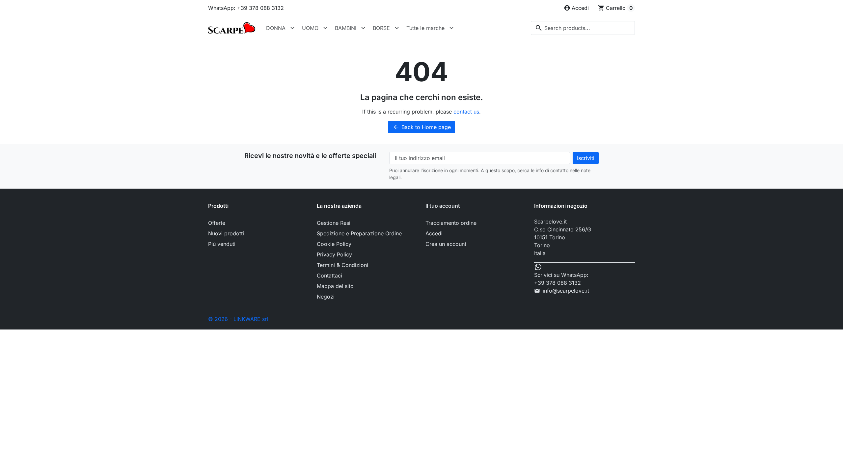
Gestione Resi (333, 223)
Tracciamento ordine (450, 223)
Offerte (216, 223)
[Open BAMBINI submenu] (363, 28)
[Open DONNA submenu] (292, 28)
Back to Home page (422, 127)
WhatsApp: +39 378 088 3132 (246, 8)
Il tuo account (442, 205)
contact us (466, 111)
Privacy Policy (334, 254)
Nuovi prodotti (226, 233)
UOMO (310, 28)
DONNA (276, 28)
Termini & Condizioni (342, 265)
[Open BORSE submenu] (397, 28)
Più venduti (221, 244)
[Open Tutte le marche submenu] (451, 28)
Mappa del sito (335, 286)
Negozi (326, 296)
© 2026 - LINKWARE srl (238, 319)
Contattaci (329, 275)
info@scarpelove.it (566, 290)
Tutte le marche (425, 28)
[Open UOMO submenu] (325, 28)
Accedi (434, 233)
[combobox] (583, 28)
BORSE (381, 28)
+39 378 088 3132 (557, 282)
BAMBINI (345, 28)
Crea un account (445, 244)
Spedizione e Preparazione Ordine (359, 233)
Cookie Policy (334, 244)
